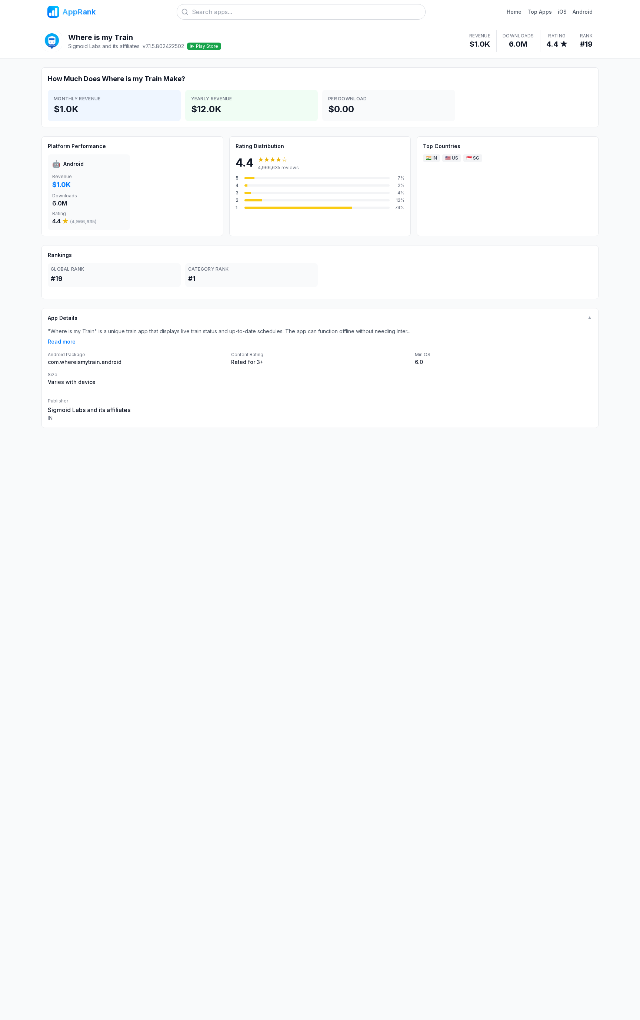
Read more (62, 341)
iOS (562, 12)
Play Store (207, 46)
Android (583, 12)
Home (514, 12)
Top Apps (539, 12)
